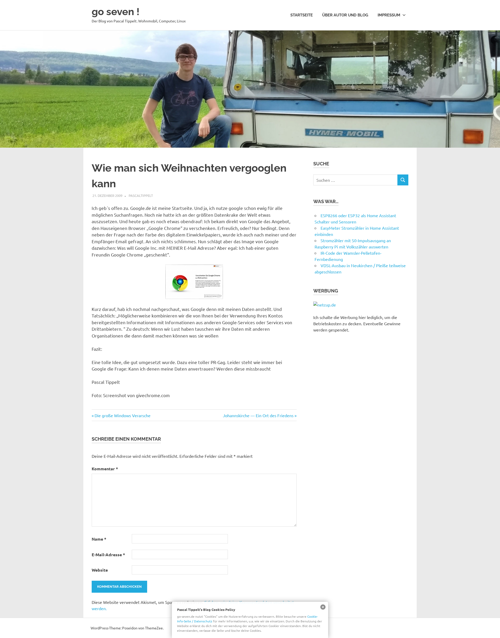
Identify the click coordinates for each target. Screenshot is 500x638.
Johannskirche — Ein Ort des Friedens (258, 415)
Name (99, 539)
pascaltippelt (141, 195)
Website (100, 570)
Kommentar (105, 468)
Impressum (389, 15)
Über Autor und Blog (345, 15)
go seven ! (116, 11)
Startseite (301, 15)
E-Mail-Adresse (108, 554)
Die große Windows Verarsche (122, 415)
